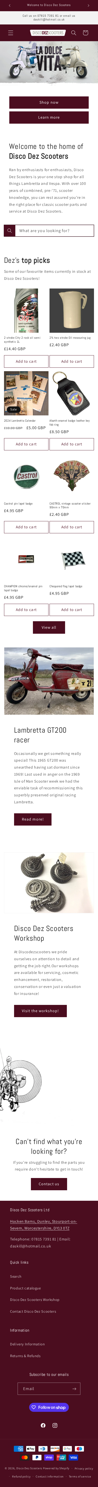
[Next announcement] (88, 5)
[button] (10, 32)
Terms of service (80, 1476)
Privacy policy (84, 1468)
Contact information (50, 1476)
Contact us (49, 1184)
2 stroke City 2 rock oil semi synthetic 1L (22, 340)
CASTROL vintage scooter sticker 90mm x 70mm (70, 506)
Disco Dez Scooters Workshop (35, 1299)
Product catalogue (25, 1288)
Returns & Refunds (25, 1355)
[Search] (9, 230)
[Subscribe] (74, 1389)
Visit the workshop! (40, 1010)
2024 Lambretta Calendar (20, 421)
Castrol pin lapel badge (18, 504)
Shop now (48, 102)
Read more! (33, 819)
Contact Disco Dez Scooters (33, 1311)
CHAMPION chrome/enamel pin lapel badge (23, 588)
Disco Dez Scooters (29, 1468)
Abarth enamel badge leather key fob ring (70, 423)
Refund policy (21, 1476)
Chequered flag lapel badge (66, 586)
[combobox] (49, 231)
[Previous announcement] (9, 5)
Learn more (49, 117)
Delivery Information (27, 1344)
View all (49, 627)
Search (16, 1276)
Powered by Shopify (56, 1468)
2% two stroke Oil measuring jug (70, 338)
